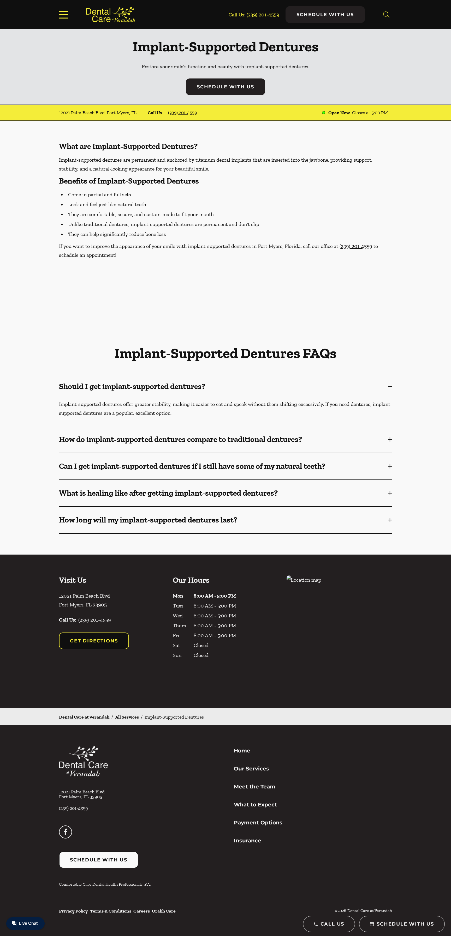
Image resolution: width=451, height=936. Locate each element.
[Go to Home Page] (110, 14)
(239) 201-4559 (182, 113)
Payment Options (258, 822)
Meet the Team (254, 786)
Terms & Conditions (110, 911)
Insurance (247, 840)
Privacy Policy (73, 911)
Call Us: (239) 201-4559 (254, 14)
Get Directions (94, 641)
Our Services (251, 768)
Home (242, 750)
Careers (141, 911)
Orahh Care (164, 911)
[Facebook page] (65, 831)
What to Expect (255, 804)
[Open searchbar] (386, 14)
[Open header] (64, 14)
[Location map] (339, 631)
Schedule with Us (325, 14)
